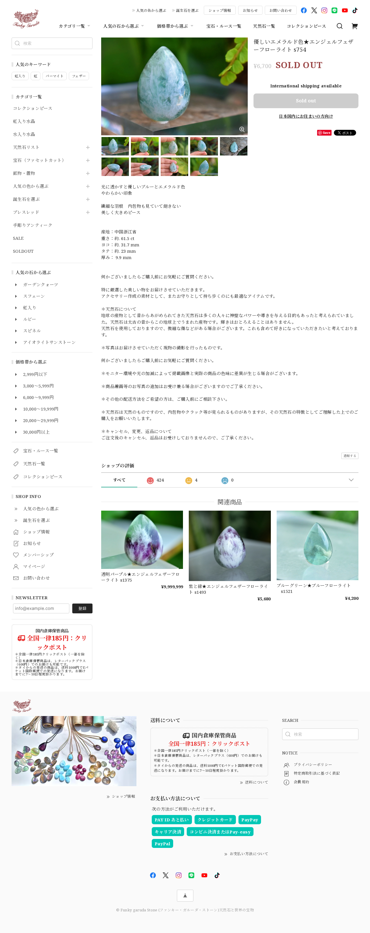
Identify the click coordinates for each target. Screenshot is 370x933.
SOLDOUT (23, 251)
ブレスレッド (26, 212)
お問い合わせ (280, 10)
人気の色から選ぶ (151, 10)
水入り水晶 (24, 134)
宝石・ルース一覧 (224, 26)
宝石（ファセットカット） (39, 160)
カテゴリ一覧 (72, 26)
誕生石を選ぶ (187, 10)
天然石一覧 (264, 26)
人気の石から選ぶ (121, 26)
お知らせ (250, 10)
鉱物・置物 (24, 173)
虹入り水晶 (24, 121)
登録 (82, 608)
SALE (18, 238)
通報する (349, 456)
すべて (119, 480)
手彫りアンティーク (32, 225)
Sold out (306, 101)
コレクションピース (306, 26)
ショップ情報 (219, 10)
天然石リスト (26, 147)
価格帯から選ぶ (172, 26)
